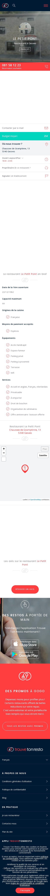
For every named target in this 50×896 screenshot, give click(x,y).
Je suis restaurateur (10, 815)
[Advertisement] (25, 97)
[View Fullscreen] (4, 459)
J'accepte (25, 890)
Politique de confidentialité (14, 789)
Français (6, 759)
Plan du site (7, 831)
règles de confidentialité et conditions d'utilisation (27, 884)
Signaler (14, 176)
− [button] (4, 453)
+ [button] (4, 448)
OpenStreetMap (35, 499)
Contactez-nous (9, 823)
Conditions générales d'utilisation (17, 781)
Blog (4, 797)
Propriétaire (16, 167)
